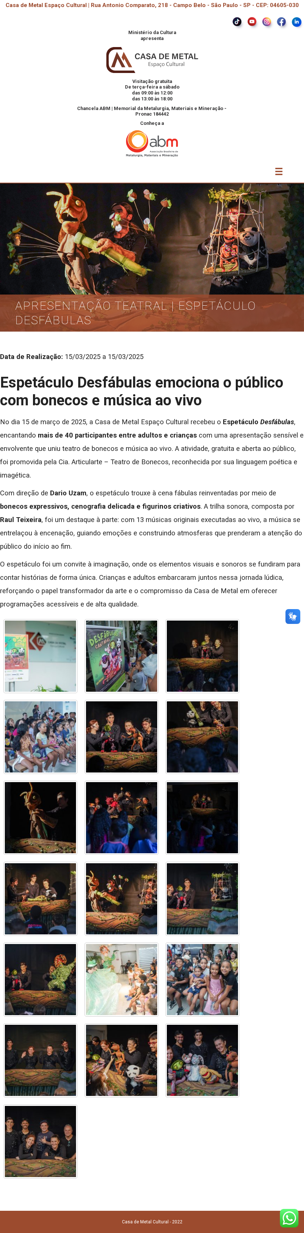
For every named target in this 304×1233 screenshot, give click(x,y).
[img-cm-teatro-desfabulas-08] (122, 818)
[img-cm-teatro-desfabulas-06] (202, 737)
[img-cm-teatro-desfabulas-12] (202, 899)
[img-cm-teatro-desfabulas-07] (40, 818)
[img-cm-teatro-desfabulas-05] (122, 737)
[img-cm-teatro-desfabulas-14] (122, 980)
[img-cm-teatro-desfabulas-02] (122, 656)
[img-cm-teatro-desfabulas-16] (40, 1060)
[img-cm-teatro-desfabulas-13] (40, 980)
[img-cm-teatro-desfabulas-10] (40, 899)
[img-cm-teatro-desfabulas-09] (202, 818)
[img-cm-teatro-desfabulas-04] (40, 737)
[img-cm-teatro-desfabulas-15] (202, 980)
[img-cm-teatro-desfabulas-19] (40, 1141)
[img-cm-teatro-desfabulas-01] (40, 656)
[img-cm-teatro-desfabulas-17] (122, 1060)
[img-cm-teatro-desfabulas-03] (202, 656)
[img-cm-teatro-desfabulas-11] (122, 899)
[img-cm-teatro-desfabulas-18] (202, 1060)
